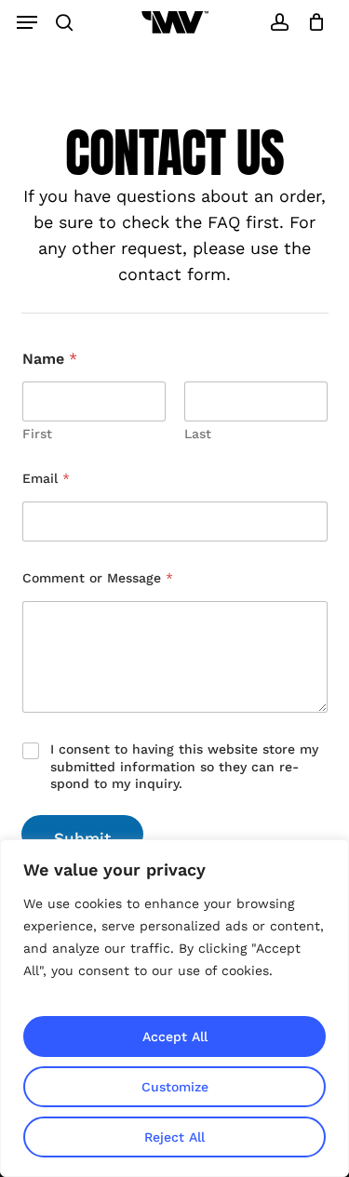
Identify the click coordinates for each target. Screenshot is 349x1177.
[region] (174, 1008)
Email (46, 478)
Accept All (175, 1036)
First (37, 433)
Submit (82, 838)
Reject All (174, 1137)
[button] (27, 22)
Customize (174, 1086)
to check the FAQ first (189, 222)
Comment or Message (97, 577)
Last (197, 433)
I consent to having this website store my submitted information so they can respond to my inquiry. (184, 766)
